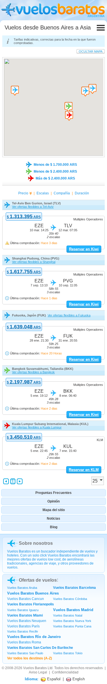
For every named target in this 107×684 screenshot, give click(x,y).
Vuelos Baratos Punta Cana (72, 626)
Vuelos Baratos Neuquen (26, 621)
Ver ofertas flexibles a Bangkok (33, 372)
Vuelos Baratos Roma (24, 642)
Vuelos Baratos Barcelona (74, 588)
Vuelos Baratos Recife (22, 631)
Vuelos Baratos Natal (67, 615)
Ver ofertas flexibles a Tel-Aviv (33, 206)
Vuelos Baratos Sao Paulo (25, 653)
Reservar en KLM (84, 470)
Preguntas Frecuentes (53, 493)
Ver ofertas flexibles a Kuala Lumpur (37, 427)
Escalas (43, 193)
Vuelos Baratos (35, 668)
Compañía (62, 193)
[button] (69, 116)
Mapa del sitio (54, 510)
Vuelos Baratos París (23, 626)
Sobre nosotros (36, 543)
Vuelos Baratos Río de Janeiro (34, 637)
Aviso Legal (38, 672)
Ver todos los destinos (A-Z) (29, 658)
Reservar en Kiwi (84, 249)
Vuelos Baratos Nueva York (72, 621)
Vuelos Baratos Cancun (25, 599)
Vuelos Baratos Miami (25, 615)
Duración (82, 193)
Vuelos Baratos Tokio (67, 653)
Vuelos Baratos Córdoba (70, 599)
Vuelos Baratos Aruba (22, 587)
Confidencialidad (65, 672)
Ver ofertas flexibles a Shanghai (33, 262)
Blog (53, 527)
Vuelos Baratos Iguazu (23, 610)
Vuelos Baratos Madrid (73, 610)
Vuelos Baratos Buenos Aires (33, 593)
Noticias (53, 519)
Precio (23, 193)
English (78, 679)
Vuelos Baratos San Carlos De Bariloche (40, 648)
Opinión (53, 501)
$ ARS (24, 217)
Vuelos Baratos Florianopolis (30, 604)
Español (53, 679)
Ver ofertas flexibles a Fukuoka (69, 315)
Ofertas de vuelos (38, 580)
